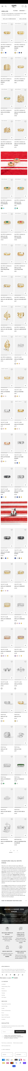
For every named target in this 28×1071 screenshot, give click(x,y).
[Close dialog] (27, 530)
